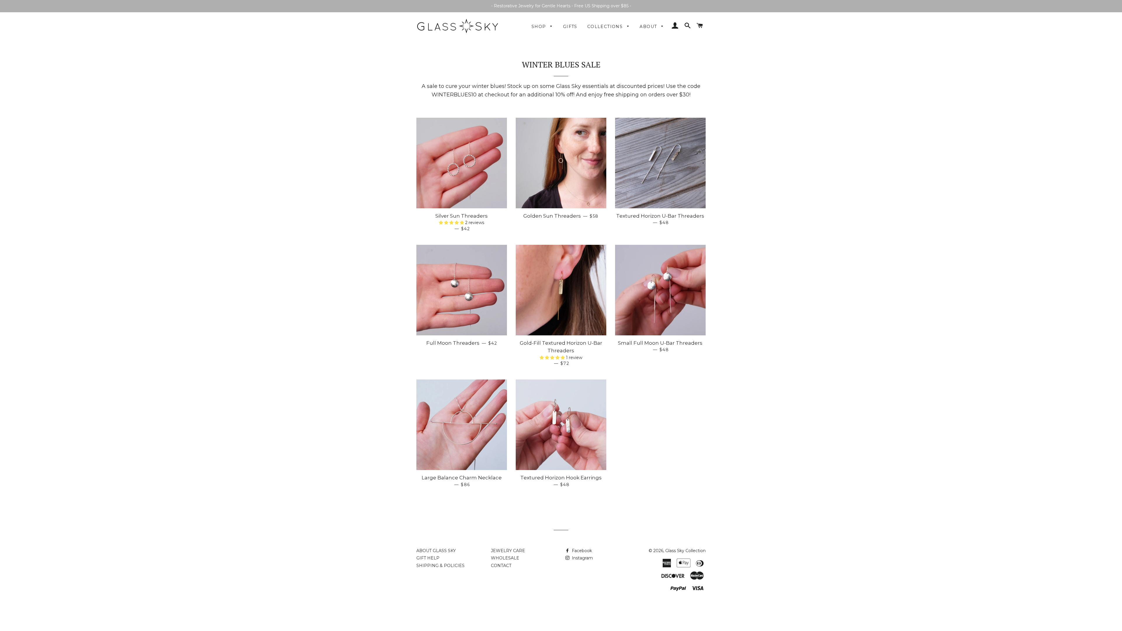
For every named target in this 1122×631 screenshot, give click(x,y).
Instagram (582, 558)
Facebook (581, 550)
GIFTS (570, 26)
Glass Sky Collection (685, 550)
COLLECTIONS (605, 26)
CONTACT (501, 565)
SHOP (539, 26)
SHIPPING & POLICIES (440, 565)
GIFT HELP (427, 558)
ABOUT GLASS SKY (436, 550)
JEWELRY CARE (508, 550)
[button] (452, 222)
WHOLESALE (505, 558)
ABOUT (649, 26)
